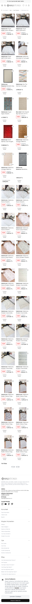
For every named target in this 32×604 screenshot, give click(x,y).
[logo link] (14, 5)
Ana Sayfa (5, 10)
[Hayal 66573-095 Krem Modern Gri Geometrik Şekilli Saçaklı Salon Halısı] (23, 20)
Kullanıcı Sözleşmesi (6, 552)
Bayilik (3, 517)
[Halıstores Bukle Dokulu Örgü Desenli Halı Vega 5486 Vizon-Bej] (23, 386)
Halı (10, 10)
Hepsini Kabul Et (15, 600)
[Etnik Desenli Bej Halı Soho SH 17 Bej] (23, 104)
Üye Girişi (3, 545)
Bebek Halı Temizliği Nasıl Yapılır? (9, 571)
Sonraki (17, 466)
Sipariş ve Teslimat (5, 529)
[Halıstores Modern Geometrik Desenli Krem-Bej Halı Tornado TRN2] (8, 303)
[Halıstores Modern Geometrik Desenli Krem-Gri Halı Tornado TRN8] (23, 358)
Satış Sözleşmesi (5, 548)
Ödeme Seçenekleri (5, 531)
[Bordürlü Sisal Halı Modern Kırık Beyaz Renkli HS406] (8, 76)
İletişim (3, 524)
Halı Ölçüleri (16, 10)
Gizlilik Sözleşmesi (5, 550)
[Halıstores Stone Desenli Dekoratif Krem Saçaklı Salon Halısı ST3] (8, 219)
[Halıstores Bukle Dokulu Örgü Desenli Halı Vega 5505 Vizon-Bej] (23, 414)
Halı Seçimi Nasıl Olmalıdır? (7, 564)
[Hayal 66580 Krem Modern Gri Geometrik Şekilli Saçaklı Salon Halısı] (8, 20)
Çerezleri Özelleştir (15, 596)
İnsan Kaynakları (5, 512)
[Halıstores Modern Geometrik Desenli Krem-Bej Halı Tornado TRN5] (23, 331)
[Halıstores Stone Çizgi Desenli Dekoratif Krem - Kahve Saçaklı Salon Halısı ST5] (8, 247)
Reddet (17, 588)
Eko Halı (18, 112)
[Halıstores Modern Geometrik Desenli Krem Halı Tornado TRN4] (8, 331)
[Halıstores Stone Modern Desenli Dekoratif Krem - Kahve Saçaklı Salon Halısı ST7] (8, 275)
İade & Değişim (4, 526)
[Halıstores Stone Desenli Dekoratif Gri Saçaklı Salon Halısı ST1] (23, 192)
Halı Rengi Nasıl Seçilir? (6, 567)
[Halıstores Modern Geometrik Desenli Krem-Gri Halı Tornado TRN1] (23, 275)
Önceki (13, 466)
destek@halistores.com (6, 498)
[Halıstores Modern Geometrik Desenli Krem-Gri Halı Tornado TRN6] (8, 358)
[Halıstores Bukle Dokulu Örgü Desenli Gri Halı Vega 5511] (8, 442)
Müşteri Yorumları (5, 536)
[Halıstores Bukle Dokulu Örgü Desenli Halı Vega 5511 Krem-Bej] (23, 442)
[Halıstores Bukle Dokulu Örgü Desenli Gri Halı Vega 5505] (8, 414)
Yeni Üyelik (3, 543)
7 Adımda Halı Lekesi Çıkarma (8, 574)
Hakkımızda (4, 514)
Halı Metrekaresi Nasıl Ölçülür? (8, 560)
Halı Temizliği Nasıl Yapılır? (7, 569)
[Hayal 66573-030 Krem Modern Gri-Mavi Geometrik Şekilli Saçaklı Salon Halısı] (8, 48)
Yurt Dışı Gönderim (6, 533)
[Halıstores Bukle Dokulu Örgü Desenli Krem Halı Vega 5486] (8, 386)
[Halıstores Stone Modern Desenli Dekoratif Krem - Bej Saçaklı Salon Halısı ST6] (23, 247)
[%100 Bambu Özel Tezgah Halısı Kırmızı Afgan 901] (8, 131)
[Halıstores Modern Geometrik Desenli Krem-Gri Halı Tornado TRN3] (23, 303)
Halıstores (4, 28)
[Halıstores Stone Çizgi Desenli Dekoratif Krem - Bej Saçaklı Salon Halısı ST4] (23, 219)
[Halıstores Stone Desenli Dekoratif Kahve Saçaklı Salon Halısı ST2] (8, 192)
